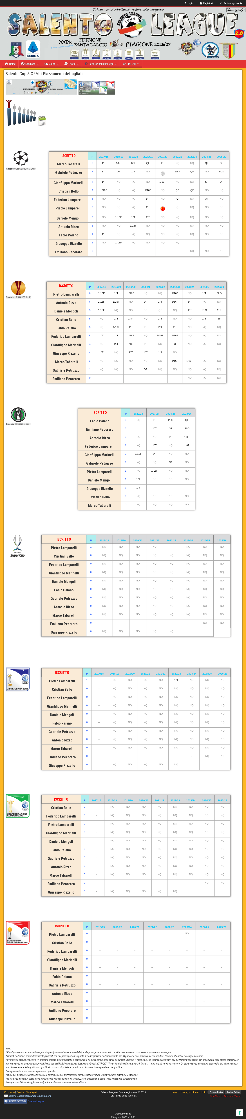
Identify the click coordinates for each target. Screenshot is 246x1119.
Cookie (175, 1092)
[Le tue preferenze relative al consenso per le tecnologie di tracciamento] (239, 1112)
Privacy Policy (216, 1092)
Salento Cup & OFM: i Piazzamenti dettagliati (44, 73)
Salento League (36, 1101)
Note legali (31, 1092)
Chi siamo (9, 1092)
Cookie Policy (233, 1092)
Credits (20, 1092)
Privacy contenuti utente (193, 1092)
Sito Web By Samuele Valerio (225, 1096)
